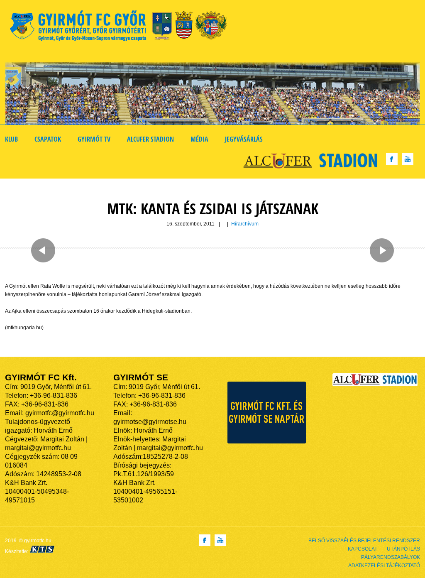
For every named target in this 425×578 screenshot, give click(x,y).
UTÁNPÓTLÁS (403, 549)
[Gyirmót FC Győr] (122, 27)
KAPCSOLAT (362, 549)
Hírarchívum (245, 224)
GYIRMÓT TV (94, 139)
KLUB (11, 139)
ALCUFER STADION (150, 139)
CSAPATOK (47, 139)
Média (199, 139)
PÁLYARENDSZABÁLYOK (390, 557)
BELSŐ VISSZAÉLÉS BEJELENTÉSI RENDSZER (364, 541)
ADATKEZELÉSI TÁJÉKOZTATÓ (384, 565)
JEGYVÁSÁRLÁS (244, 139)
